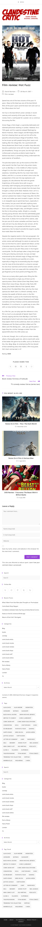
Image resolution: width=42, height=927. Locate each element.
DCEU (17, 725)
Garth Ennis (7, 732)
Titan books (22, 753)
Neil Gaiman (34, 743)
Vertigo (27, 757)
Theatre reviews (9, 753)
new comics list (9, 746)
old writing (22, 746)
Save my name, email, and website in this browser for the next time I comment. (20, 550)
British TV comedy (9, 718)
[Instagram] (11, 590)
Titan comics (33, 753)
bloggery (25, 711)
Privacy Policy (31, 920)
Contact (21, 921)
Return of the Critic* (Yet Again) (11, 617)
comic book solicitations (26, 721)
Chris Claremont (25, 718)
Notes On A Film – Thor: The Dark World (21, 424)
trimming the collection (12, 757)
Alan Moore (18, 707)
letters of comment (10, 739)
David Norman (10, 91)
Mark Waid (31, 739)
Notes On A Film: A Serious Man (21, 458)
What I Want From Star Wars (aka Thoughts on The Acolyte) (20, 602)
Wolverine (19, 760)
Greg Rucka (19, 732)
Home (5, 920)
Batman (15, 711)
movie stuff (22, 743)
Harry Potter (6, 669)
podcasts (32, 746)
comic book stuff (7, 654)
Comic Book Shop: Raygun (10, 606)
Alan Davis (7, 707)
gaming (31, 729)
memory (12, 743)
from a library (6, 665)
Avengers (6, 711)
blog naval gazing (10, 714)
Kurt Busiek (21, 736)
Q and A (6, 750)
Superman (24, 750)
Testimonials (20, 920)
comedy (4, 636)
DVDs (35, 725)
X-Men (28, 760)
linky (22, 739)
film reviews (9, 94)
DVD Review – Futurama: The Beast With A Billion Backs (21, 493)
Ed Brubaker (7, 729)
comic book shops (7, 650)
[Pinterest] (17, 590)
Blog (3, 628)
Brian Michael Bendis (27, 714)
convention (7, 725)
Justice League (8, 736)
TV (3, 676)
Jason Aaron (30, 732)
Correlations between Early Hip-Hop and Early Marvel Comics (20, 610)
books (4, 632)
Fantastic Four (20, 729)
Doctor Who (26, 725)
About (11, 920)
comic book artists (7, 639)
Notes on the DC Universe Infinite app (13, 613)
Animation (29, 707)
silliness (15, 750)
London (4, 672)
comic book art (8, 721)
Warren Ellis (7, 760)
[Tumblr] (24, 590)
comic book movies (8, 643)
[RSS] (30, 590)
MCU (4, 743)
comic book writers (8, 658)
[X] (5, 590)
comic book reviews (8, 647)
